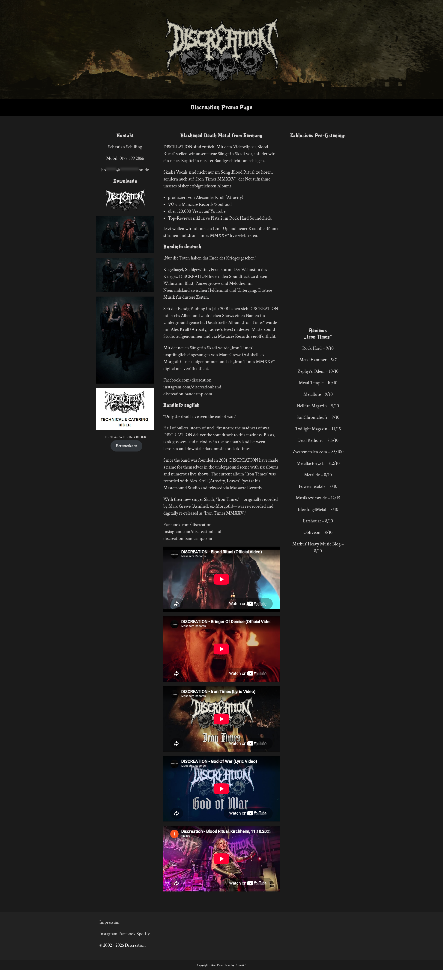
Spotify (143, 934)
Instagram (108, 934)
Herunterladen (126, 445)
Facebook (127, 934)
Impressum (109, 922)
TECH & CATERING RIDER (125, 437)
